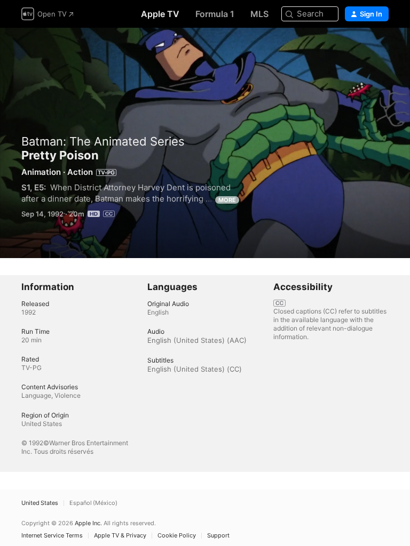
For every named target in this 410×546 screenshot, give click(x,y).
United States (39, 503)
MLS (259, 14)
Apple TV (160, 14)
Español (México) (93, 503)
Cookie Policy (176, 536)
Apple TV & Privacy (120, 536)
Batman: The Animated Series (103, 141)
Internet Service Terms (52, 536)
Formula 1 (214, 14)
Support (218, 536)
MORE (227, 200)
